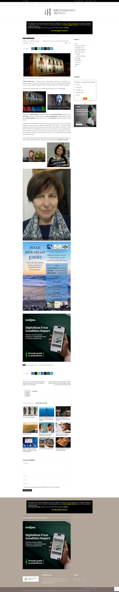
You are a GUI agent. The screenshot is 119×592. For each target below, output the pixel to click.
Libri (76, 66)
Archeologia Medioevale (80, 49)
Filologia (78, 54)
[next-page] (26, 454)
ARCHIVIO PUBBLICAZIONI (44, 3)
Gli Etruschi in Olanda (27, 433)
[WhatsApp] (39, 48)
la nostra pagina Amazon (70, 25)
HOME (25, 3)
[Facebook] (24, 1)
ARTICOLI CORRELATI (28, 403)
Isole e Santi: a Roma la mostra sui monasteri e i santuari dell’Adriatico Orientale (46, 419)
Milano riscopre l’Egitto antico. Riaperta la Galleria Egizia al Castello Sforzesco (63, 419)
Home (24, 36)
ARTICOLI (31, 3)
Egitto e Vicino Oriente (80, 52)
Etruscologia (77, 58)
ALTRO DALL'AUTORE (41, 403)
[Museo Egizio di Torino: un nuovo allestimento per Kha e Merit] (46, 427)
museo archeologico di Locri (31, 364)
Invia (85, 98)
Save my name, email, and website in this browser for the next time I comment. (42, 487)
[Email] (45, 48)
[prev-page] (23, 454)
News (76, 43)
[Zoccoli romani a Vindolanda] (30, 411)
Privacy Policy (93, 588)
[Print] (48, 48)
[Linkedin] (42, 48)
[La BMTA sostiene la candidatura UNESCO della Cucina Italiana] (63, 427)
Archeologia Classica (79, 47)
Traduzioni (77, 64)
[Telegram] (51, 48)
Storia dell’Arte (78, 60)
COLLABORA (65, 3)
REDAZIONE (73, 3)
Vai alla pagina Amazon (59, 31)
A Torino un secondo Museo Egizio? (46, 448)
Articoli (27, 36)
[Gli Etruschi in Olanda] (30, 427)
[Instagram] (26, 1)
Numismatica (78, 62)
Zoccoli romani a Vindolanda (28, 417)
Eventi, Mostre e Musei (35, 36)
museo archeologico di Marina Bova (45, 364)
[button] (94, 4)
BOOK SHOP (57, 3)
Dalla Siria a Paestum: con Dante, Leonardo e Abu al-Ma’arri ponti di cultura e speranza (30, 450)
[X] (28, 1)
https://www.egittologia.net (48, 583)
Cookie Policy (87, 588)
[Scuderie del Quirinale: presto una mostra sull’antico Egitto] (63, 442)
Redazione (26, 43)
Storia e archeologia (80, 56)
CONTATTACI (81, 3)
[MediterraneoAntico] (59, 12)
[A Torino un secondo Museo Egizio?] (46, 442)
